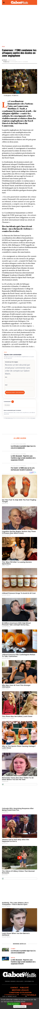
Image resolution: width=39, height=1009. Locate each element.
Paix (3, 46)
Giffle (13, 957)
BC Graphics (33, 418)
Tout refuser (27, 1004)
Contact (14, 987)
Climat (13, 948)
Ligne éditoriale (28, 995)
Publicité (24, 987)
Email (6, 384)
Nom (6, 377)
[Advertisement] (19, 25)
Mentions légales (20, 990)
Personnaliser (19, 1006)
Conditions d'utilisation (20, 992)
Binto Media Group (9, 418)
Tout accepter (13, 1004)
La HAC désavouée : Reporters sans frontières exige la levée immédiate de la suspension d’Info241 (23, 458)
